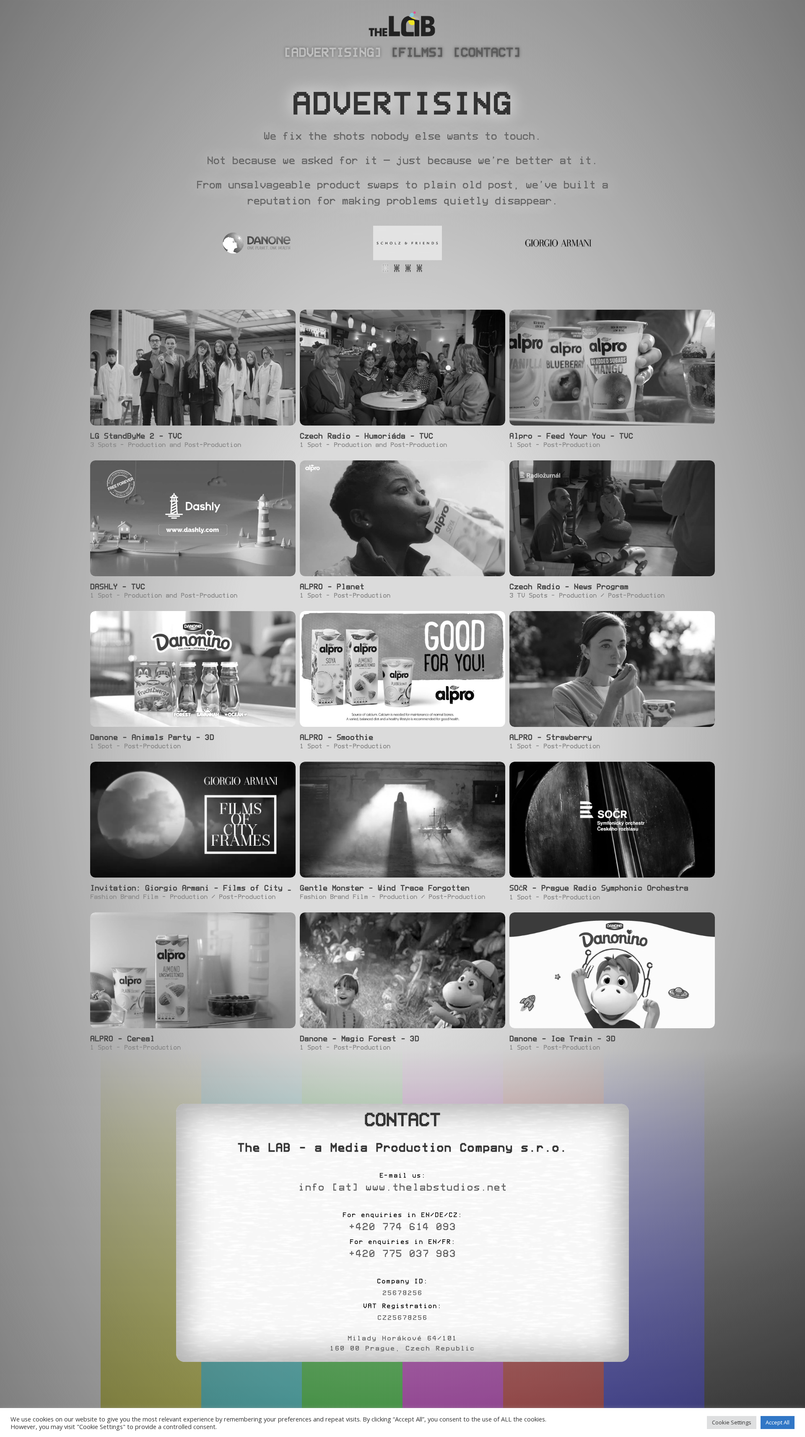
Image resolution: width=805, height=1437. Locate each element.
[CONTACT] (487, 52)
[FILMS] (417, 52)
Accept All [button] (777, 1422)
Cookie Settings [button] (731, 1422)
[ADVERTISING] (333, 52)
